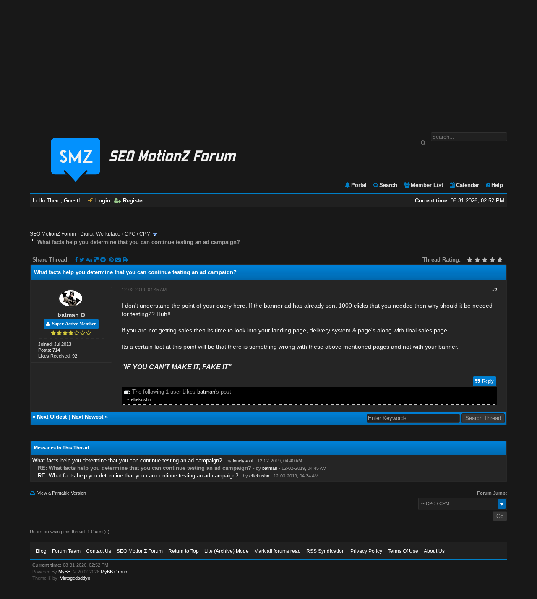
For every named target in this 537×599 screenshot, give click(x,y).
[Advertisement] (268, 62)
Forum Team (66, 551)
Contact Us (98, 551)
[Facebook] (76, 260)
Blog (41, 551)
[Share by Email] (119, 260)
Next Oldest (52, 417)
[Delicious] (96, 260)
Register (133, 200)
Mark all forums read (277, 551)
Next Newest (87, 417)
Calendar (467, 185)
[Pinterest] (112, 260)
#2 (494, 289)
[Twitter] (81, 260)
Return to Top (183, 551)
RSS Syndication (325, 551)
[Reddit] (103, 260)
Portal (359, 185)
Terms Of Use (403, 551)
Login (102, 200)
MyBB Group (114, 571)
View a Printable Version (61, 492)
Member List (427, 185)
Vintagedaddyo (75, 578)
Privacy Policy (366, 551)
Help (497, 185)
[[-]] (127, 392)
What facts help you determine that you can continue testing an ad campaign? (127, 460)
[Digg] (89, 260)
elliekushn (141, 399)
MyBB (64, 571)
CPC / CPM (138, 234)
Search (388, 185)
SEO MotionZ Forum (53, 234)
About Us (434, 551)
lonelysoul (243, 460)
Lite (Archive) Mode (226, 551)
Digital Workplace (100, 234)
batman (68, 314)
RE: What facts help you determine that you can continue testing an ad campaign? (138, 475)
